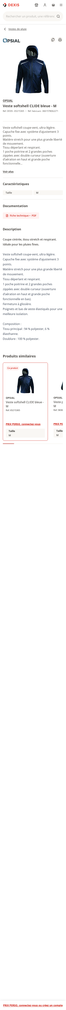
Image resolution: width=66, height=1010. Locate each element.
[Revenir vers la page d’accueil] (11, 5)
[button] (33, 16)
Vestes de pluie (17, 29)
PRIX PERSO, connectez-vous (23, 424)
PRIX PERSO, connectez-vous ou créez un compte (33, 1005)
